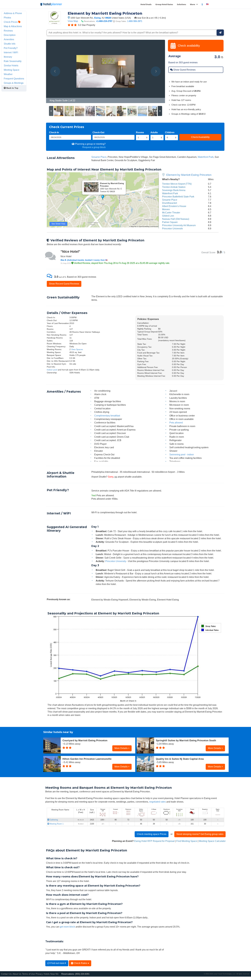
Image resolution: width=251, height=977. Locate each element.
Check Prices (11, 22)
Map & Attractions (13, 26)
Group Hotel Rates (164, 4)
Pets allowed (176, 422)
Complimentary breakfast (107, 415)
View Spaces (77, 349)
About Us (16, 974)
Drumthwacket (169, 203)
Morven (166, 209)
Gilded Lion (168, 215)
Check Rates (80, 963)
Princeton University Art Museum (179, 225)
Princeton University (172, 228)
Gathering (53, 820)
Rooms (140, 132)
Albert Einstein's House (174, 206)
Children (169, 132)
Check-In (54, 132)
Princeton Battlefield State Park (178, 196)
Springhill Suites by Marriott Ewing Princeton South (186, 740)
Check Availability (200, 137)
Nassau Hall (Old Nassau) (175, 219)
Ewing (97, 18)
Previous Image (55, 71)
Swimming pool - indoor (181, 454)
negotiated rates (157, 801)
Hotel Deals (146, 4)
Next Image (156, 71)
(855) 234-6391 (82, 974)
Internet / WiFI (11, 52)
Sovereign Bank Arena (173, 190)
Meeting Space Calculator (212, 841)
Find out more (57, 963)
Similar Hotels (11, 65)
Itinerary (8, 56)
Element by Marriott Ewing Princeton (188, 174)
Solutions (181, 4)
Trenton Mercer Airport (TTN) (177, 183)
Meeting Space (11, 70)
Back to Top (12, 88)
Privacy (39, 974)
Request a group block (94, 147)
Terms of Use (28, 974)
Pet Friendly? (11, 48)
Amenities (9, 39)
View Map (73, 21)
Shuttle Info (9, 43)
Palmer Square (170, 222)
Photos (7, 17)
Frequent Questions (14, 78)
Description (10, 35)
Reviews (8, 30)
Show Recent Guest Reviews (64, 283)
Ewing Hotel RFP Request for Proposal (154, 841)
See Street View (58, 224)
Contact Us (6, 974)
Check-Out (98, 132)
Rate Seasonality (12, 61)
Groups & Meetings (14, 83)
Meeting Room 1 (56, 824)
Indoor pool (52, 370)
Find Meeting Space (186, 841)
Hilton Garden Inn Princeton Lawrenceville (86, 758)
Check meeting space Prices (151, 834)
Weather (8, 74)
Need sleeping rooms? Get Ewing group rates (199, 834)
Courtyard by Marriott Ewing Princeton (84, 740)
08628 (108, 18)
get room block (67, 926)
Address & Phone (13, 13)
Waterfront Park (206, 157)
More (193, 4)
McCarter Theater (171, 212)
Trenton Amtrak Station (173, 187)
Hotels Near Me (51, 974)
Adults (154, 132)
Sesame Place (98, 157)
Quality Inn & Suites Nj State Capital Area (180, 758)
